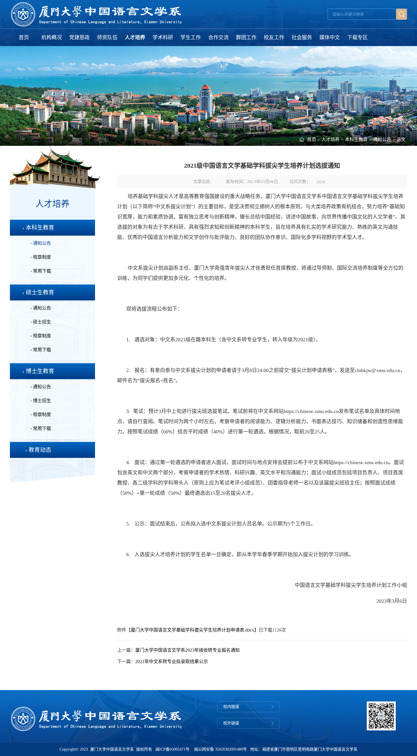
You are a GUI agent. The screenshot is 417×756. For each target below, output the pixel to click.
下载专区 (357, 37)
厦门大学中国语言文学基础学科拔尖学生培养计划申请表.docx (192, 630)
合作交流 (218, 37)
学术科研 (163, 37)
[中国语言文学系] (97, 14)
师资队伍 (107, 37)
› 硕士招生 (40, 321)
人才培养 (135, 37)
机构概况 (51, 37)
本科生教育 (356, 139)
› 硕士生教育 (38, 292)
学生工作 (190, 37)
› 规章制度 (40, 257)
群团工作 (246, 37)
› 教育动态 (38, 450)
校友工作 (274, 37)
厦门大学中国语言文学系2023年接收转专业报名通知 (187, 650)
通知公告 (382, 139)
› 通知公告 (40, 243)
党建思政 (79, 37)
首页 (24, 37)
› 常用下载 (40, 271)
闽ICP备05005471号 (172, 749)
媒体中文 (329, 37)
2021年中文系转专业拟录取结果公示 (171, 661)
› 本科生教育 (38, 228)
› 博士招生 (40, 400)
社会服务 (302, 37)
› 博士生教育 (38, 371)
